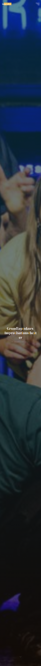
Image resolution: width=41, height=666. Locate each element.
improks (6, 4)
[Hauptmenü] (38, 4)
